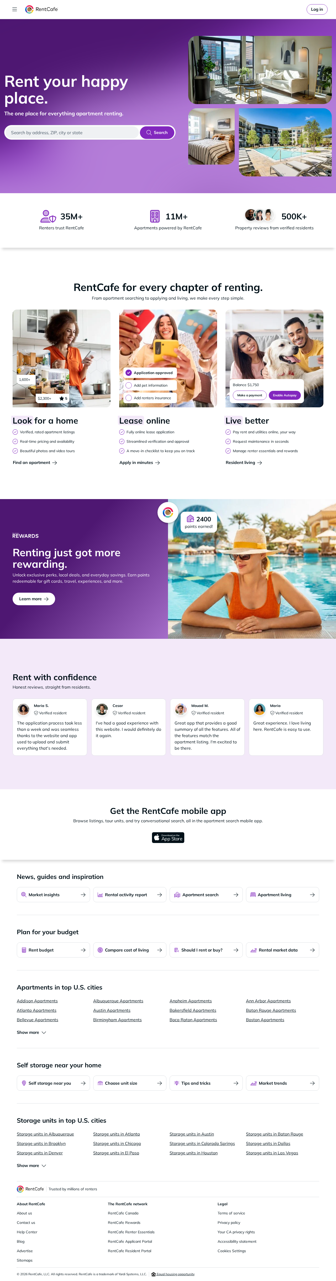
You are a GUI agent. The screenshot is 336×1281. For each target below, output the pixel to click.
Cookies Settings (232, 1250)
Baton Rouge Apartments (271, 1010)
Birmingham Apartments (117, 1019)
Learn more (30, 598)
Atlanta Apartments (36, 1010)
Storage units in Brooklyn (41, 1143)
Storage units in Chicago (117, 1143)
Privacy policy (229, 1222)
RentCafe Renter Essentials (131, 1232)
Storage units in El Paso (116, 1152)
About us (24, 1213)
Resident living (240, 462)
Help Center (27, 1232)
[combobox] (72, 132)
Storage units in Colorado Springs (202, 1143)
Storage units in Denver (40, 1152)
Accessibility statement (237, 1241)
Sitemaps (25, 1260)
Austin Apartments (111, 1010)
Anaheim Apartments (191, 1000)
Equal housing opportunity (175, 1274)
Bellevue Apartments (37, 1019)
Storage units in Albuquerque (45, 1134)
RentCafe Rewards (124, 1222)
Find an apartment (31, 462)
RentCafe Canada (123, 1213)
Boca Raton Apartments (193, 1019)
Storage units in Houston (194, 1152)
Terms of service (231, 1213)
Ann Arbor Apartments (268, 1000)
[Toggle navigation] (14, 9)
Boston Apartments (265, 1019)
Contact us (26, 1222)
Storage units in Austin (192, 1134)
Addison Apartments (37, 1000)
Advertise (25, 1250)
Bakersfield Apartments (193, 1010)
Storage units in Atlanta (116, 1134)
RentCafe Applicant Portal (130, 1241)
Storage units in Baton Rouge (274, 1134)
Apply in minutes (136, 462)
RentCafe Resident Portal (129, 1250)
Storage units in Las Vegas (272, 1152)
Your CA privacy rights (236, 1232)
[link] (317, 9)
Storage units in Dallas (268, 1143)
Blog (20, 1241)
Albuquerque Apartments (118, 1000)
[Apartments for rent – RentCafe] (41, 9)
